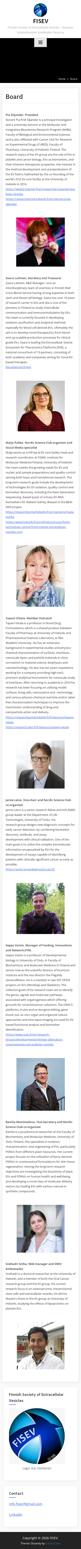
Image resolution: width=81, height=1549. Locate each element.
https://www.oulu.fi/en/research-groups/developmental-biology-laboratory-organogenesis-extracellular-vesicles (34, 1039)
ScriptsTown (53, 1543)
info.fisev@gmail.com (25, 1503)
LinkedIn (15, 1514)
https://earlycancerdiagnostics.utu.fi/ (30, 869)
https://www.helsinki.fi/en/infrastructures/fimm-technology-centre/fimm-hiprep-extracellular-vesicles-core (38, 527)
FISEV (40, 21)
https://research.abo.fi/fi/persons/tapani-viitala (37, 727)
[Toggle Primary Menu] (40, 42)
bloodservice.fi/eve (18, 367)
